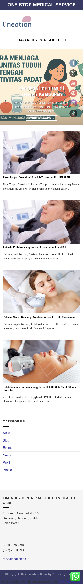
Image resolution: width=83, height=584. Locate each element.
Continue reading (41, 118)
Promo (7, 469)
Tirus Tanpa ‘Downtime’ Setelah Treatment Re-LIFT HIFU (36, 177)
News (7, 455)
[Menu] (77, 21)
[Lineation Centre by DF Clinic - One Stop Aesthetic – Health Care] (17, 21)
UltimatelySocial (70, 581)
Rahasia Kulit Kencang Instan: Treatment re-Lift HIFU (34, 247)
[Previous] (6, 87)
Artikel (7, 433)
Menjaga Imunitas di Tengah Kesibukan (41, 91)
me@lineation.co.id (16, 559)
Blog (6, 440)
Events (7, 447)
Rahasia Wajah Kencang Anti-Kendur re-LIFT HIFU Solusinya (39, 317)
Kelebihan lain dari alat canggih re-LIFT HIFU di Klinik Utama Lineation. (39, 389)
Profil (6, 462)
